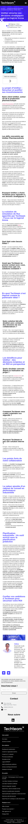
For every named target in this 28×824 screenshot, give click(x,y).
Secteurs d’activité (6, 741)
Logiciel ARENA (6, 761)
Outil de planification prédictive (9, 764)
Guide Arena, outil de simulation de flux (11, 788)
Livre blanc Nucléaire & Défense (9, 783)
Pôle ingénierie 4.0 (6, 811)
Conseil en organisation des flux (9, 751)
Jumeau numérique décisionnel (9, 766)
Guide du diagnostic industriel (9, 786)
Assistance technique (7, 769)
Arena (19, 225)
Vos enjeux (4, 739)
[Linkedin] (3, 672)
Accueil (3, 8)
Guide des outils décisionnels (9, 796)
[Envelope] (8, 672)
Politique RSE (5, 814)
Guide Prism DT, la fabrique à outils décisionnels (13, 798)
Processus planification (7, 756)
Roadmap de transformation (8, 749)
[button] (25, 2)
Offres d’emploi (5, 806)
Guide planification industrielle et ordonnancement (14, 793)
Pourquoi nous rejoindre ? (8, 809)
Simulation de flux (6, 759)
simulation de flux (17, 375)
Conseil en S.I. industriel (8, 754)
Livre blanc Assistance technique (10, 781)
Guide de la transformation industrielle (11, 791)
